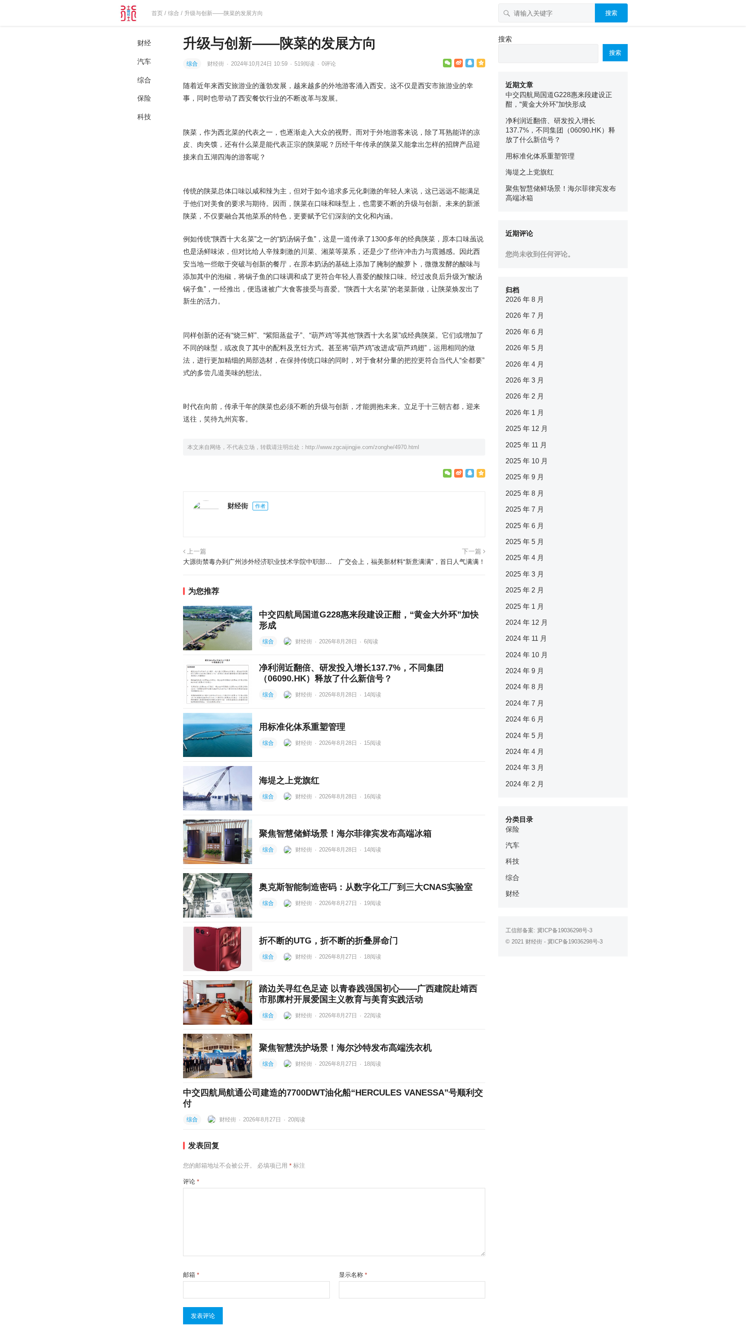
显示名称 (353, 1274)
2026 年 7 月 (525, 315)
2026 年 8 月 (525, 299)
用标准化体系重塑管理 (302, 726)
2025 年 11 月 (526, 445)
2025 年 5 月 (525, 541)
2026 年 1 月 (525, 412)
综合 (173, 13)
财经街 (216, 63)
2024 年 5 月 (525, 735)
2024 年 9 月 (525, 670)
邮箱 (191, 1274)
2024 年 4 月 (525, 751)
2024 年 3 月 (525, 767)
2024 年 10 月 (527, 655)
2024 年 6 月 (525, 719)
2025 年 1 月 (525, 606)
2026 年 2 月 (525, 396)
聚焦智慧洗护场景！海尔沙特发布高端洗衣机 (345, 1047)
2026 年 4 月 (525, 364)
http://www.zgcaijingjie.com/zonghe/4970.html (362, 447)
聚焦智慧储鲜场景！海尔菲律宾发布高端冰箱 (345, 833)
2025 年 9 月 (525, 477)
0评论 (329, 63)
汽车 (144, 61)
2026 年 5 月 (525, 347)
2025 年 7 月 (525, 509)
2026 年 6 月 (525, 332)
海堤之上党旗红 (289, 780)
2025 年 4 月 (525, 557)
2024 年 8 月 (525, 686)
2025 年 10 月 (527, 461)
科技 (144, 116)
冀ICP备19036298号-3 (564, 930)
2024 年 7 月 (525, 703)
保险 (144, 98)
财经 (144, 43)
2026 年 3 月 (525, 380)
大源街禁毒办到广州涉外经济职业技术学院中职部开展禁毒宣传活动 (257, 561)
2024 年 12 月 (527, 622)
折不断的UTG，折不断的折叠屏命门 (328, 940)
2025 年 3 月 (525, 574)
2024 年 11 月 (526, 638)
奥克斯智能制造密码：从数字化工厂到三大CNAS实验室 (366, 887)
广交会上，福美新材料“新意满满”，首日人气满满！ (411, 561)
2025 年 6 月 (525, 525)
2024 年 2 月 (525, 784)
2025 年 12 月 (527, 428)
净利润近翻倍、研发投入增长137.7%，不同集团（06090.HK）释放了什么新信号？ (560, 130)
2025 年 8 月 (525, 493)
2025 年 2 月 (525, 590)
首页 (157, 13)
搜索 (611, 12)
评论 (191, 1181)
